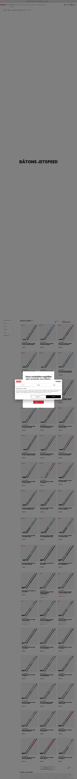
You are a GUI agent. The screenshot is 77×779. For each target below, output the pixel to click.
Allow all (53, 396)
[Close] (52, 374)
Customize (38, 396)
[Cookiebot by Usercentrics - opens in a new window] (56, 381)
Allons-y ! (37, 402)
